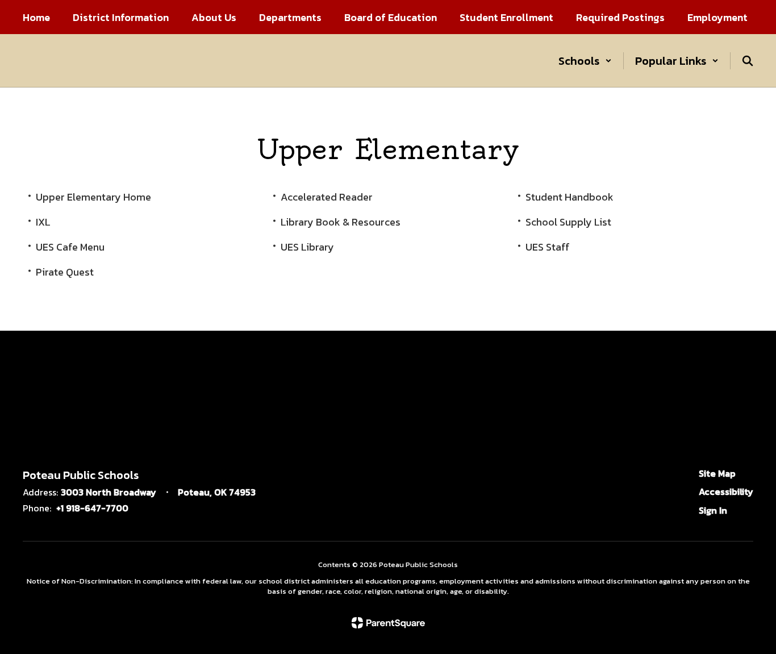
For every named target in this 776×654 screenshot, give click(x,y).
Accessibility (726, 491)
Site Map (717, 473)
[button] (585, 60)
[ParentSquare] (388, 622)
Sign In (713, 510)
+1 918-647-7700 (92, 508)
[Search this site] (747, 60)
